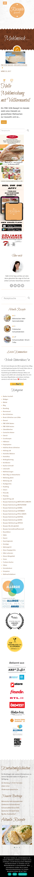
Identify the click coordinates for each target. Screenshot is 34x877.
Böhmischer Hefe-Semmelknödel (11, 801)
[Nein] (32, 866)
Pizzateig (5, 496)
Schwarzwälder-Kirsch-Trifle (10, 808)
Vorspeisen (6, 571)
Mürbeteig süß (7, 481)
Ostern (5, 490)
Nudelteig (6, 487)
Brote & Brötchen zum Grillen (12, 417)
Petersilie (6, 493)
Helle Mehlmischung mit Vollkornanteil (15, 93)
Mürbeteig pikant (8, 478)
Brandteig (6, 408)
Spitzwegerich (7, 547)
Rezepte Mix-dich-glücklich (11, 526)
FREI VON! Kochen (8, 426)
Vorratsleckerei (7, 568)
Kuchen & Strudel (8, 466)
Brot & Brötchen (8, 414)
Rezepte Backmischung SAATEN (12, 520)
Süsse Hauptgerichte (9, 550)
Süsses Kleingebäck (9, 556)
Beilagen (5, 399)
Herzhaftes (6, 456)
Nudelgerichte (7, 484)
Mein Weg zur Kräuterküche (11, 475)
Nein (14, 874)
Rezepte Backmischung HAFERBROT (14, 511)
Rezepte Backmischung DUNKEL (12, 508)
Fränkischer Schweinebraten (10, 804)
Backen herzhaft (8, 396)
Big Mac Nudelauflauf (8, 814)
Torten (5, 559)
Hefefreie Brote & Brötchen (11, 447)
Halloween (6, 441)
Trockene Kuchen (8, 562)
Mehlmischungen (20, 65)
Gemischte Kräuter (8, 432)
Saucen (5, 538)
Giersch (5, 435)
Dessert (5, 420)
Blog (4, 405)
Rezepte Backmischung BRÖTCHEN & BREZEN (17, 502)
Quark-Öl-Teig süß (8, 499)
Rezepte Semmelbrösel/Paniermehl (13, 529)
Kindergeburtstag (8, 459)
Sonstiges (6, 544)
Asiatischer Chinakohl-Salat (10, 811)
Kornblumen (6, 462)
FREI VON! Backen (7, 65)
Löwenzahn (6, 469)
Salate (5, 535)
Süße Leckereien (8, 553)
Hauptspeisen (7, 444)
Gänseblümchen (8, 429)
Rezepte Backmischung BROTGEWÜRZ (14, 505)
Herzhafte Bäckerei (9, 453)
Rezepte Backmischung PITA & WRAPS (14, 514)
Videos (5, 565)
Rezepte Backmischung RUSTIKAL (13, 517)
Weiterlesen (22, 874)
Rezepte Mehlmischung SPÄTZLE (13, 523)
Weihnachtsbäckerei (9, 574)
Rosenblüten (7, 532)
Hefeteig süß (7, 450)
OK (9, 874)
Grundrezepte (7, 438)
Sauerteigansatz (8, 541)
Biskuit (5, 402)
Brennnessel (6, 411)
